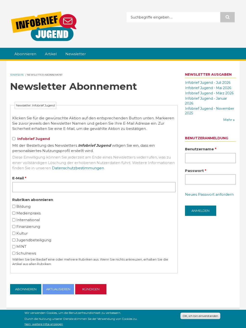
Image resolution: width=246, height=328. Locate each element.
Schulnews (26, 253)
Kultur (22, 233)
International (28, 220)
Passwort (195, 170)
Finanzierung (28, 226)
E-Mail (19, 178)
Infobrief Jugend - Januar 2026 (206, 100)
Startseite (17, 74)
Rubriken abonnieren (32, 199)
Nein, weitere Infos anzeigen (44, 324)
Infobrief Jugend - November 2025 (209, 110)
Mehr (228, 120)
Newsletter (75, 54)
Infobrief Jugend (33, 138)
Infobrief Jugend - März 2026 (209, 93)
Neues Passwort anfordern (209, 194)
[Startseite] (43, 26)
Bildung (23, 206)
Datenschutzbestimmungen (78, 168)
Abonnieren (25, 54)
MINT (21, 246)
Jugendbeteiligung (33, 240)
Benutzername (200, 149)
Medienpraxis (28, 213)
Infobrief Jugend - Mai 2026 (208, 88)
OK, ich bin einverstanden (200, 316)
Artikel (51, 54)
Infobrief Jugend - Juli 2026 (207, 82)
